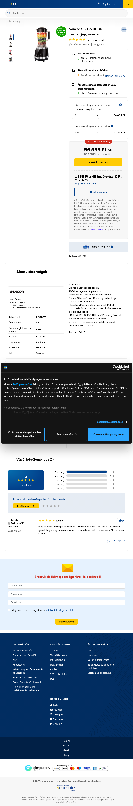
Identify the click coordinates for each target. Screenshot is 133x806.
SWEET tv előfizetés (60, 674)
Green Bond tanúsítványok (27, 682)
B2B (52, 678)
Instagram (58, 714)
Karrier (66, 745)
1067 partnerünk (22, 384)
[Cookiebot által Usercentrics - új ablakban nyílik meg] (115, 367)
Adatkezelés (19, 664)
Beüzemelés (56, 664)
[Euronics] (12, 4)
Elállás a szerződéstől (24, 655)
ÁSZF (15, 659)
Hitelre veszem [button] (98, 192)
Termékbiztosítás (59, 655)
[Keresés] (124, 13)
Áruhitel (54, 650)
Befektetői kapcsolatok (25, 677)
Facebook (57, 719)
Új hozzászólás (114, 541)
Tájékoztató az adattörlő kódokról (101, 666)
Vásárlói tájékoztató (98, 659)
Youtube (57, 709)
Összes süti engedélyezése (108, 434)
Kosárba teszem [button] (98, 162)
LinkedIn (57, 723)
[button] (115, 75)
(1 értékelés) (96, 39)
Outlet (53, 669)
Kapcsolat (93, 655)
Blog (66, 755)
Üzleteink (66, 750)
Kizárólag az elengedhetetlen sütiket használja (24, 434)
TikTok (56, 704)
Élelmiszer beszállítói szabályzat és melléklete (26, 688)
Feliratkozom (66, 621)
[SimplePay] (66, 767)
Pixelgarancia (57, 659)
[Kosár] (128, 4)
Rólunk (66, 740)
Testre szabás (65, 434)
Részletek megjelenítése (109, 421)
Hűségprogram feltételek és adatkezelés (28, 671)
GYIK (90, 650)
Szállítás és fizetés (22, 650)
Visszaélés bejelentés (99, 672)
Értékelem (23, 506)
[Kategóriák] (4, 4)
